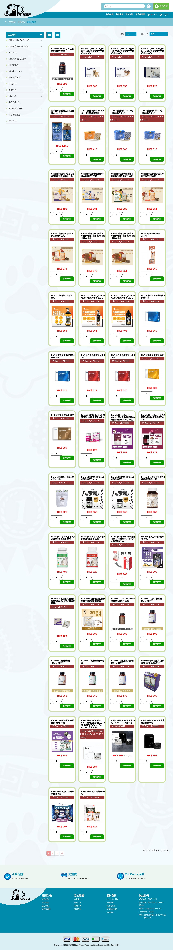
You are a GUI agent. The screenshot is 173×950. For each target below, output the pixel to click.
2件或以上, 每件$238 (120, 423)
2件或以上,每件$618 (120, 57)
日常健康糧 (13, 65)
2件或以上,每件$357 (150, 423)
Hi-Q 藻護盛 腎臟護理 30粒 (152, 355)
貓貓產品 (119, 14)
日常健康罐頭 (14, 77)
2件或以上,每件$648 (60, 607)
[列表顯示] (49, 35)
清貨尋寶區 (140, 14)
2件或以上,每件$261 (60, 239)
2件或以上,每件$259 (120, 604)
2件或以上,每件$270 (90, 604)
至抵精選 (129, 14)
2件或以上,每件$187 (60, 180)
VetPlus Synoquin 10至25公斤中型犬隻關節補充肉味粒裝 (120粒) (122, 51)
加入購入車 (67, 94)
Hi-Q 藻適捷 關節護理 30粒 (62, 415)
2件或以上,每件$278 (150, 542)
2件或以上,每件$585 (90, 361)
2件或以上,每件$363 (60, 726)
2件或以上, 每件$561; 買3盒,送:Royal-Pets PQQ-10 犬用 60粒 (91, 734)
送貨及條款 (111, 906)
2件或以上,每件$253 (120, 483)
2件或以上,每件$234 (150, 239)
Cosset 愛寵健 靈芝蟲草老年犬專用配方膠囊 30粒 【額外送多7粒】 (93, 236)
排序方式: (144, 34)
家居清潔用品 (14, 115)
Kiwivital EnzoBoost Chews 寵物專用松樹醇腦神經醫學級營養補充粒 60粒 (123, 417)
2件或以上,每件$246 (90, 180)
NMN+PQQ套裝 (118, 726)
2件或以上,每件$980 (60, 117)
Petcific (151, 912)
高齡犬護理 (31, 22)
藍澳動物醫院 (112, 909)
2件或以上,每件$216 (120, 545)
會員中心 (77, 899)
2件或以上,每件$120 (120, 666)
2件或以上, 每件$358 (60, 55)
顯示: (122, 34)
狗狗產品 (109, 14)
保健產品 (21, 22)
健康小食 (12, 96)
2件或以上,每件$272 (120, 180)
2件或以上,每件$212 (60, 483)
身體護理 (12, 90)
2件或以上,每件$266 (60, 418)
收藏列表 (77, 906)
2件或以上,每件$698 (150, 57)
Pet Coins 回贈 (112, 899)
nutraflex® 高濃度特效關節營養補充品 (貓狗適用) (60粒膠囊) (63, 601)
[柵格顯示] (57, 35)
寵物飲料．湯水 (15, 71)
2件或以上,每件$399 (90, 421)
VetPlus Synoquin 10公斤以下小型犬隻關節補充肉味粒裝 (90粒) (92, 51)
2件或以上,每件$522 (150, 180)
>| (62, 853)
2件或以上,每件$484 (90, 797)
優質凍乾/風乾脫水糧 (17, 59)
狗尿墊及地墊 (14, 102)
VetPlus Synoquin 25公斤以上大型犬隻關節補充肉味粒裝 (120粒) (152, 51)
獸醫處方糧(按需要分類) (19, 40)
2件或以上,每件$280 (60, 797)
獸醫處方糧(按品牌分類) (19, 46)
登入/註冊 (164, 6)
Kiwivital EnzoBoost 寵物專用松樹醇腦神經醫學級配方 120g (153, 417)
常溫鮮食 (12, 53)
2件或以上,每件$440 (90, 57)
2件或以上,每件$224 (60, 666)
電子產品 (12, 121)
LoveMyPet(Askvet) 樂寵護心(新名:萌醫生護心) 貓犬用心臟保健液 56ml (123, 539)
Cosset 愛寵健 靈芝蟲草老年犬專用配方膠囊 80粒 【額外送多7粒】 (123, 236)
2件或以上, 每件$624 (150, 726)
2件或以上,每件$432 (60, 542)
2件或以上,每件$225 (150, 483)
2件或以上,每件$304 (60, 361)
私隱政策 (110, 903)
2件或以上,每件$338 (60, 301)
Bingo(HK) (115, 945)
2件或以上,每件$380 (120, 301)
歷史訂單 (77, 903)
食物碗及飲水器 (15, 109)
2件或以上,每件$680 (150, 301)
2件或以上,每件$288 (90, 542)
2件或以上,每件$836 (150, 666)
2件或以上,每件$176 (150, 604)
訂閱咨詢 (77, 909)
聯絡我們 (110, 912)
